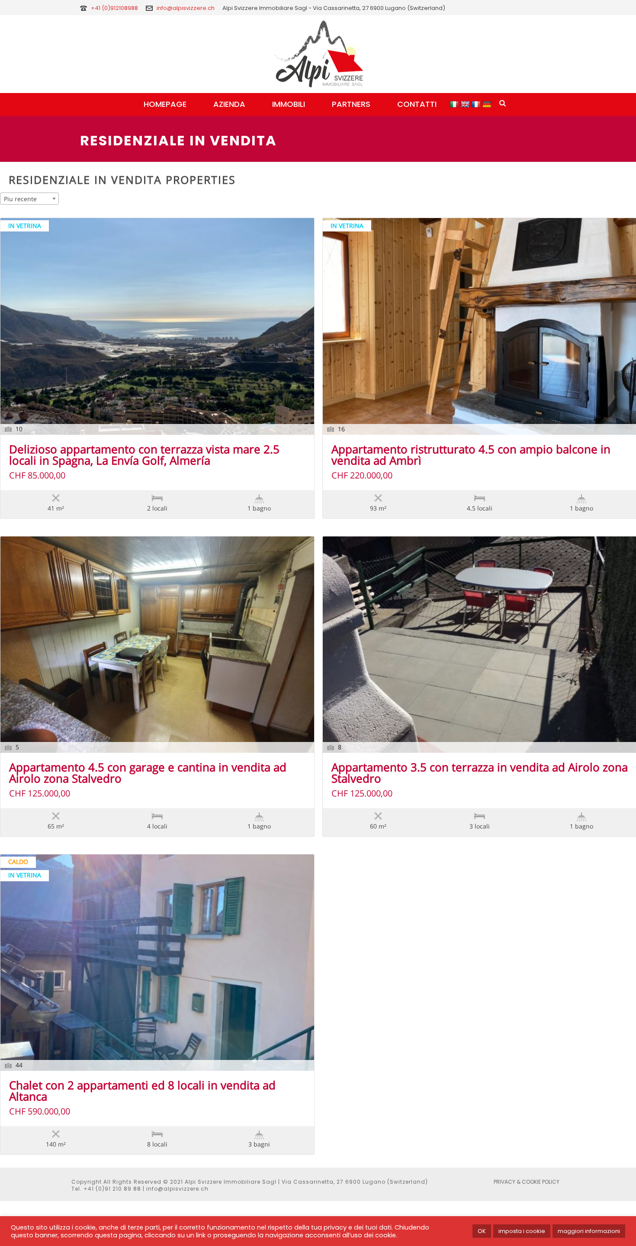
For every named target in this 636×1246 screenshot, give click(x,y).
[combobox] (29, 199)
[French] (477, 104)
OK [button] (482, 1231)
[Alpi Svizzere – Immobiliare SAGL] (318, 54)
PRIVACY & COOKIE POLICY (526, 1182)
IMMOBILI (288, 104)
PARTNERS (351, 104)
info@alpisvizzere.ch (186, 8)
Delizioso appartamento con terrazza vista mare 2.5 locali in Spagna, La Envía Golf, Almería (144, 455)
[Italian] (455, 104)
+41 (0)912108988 (115, 8)
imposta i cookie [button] (521, 1231)
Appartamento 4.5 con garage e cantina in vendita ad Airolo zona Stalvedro (147, 773)
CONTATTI (417, 104)
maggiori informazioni (589, 1231)
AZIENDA (229, 104)
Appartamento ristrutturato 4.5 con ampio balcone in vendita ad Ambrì (470, 455)
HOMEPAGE (165, 104)
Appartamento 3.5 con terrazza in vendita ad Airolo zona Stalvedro (479, 773)
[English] (466, 104)
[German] (487, 104)
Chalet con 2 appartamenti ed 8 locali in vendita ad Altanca (142, 1091)
